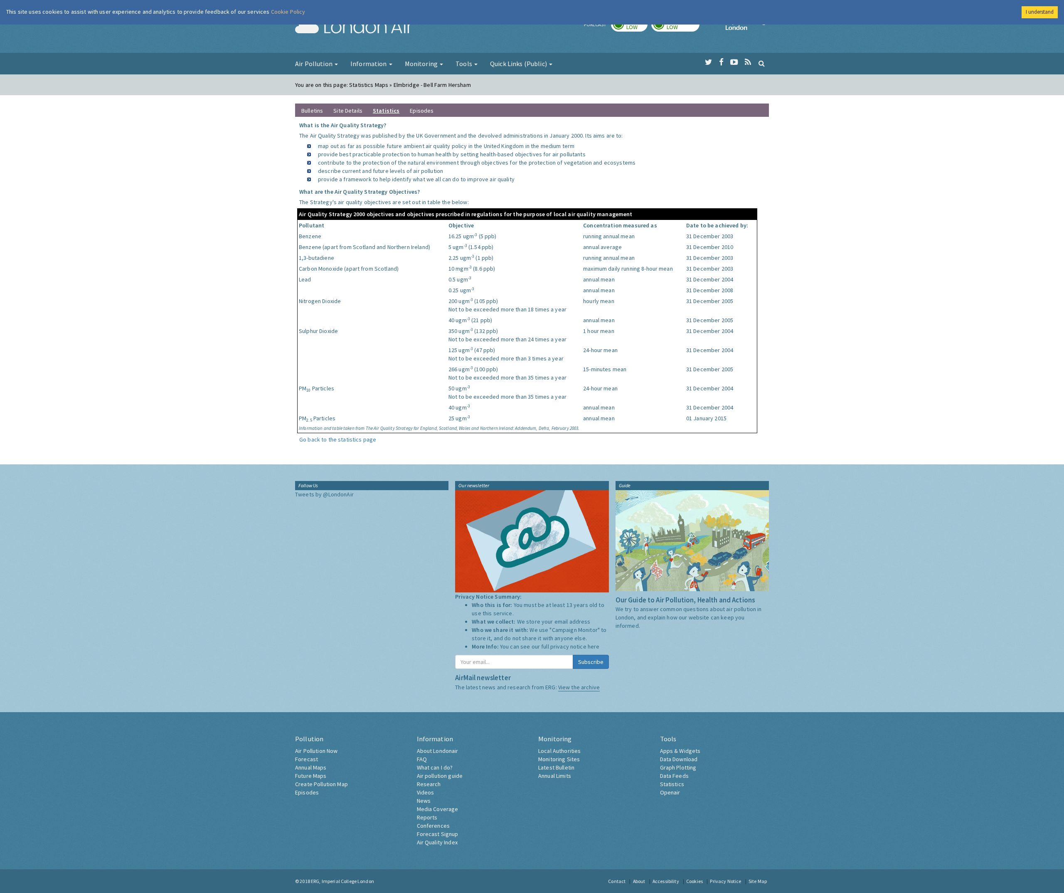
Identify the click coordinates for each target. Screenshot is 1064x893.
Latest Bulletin (556, 767)
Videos (425, 792)
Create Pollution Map (321, 784)
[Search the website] (761, 63)
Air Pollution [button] (314, 63)
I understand (1040, 11)
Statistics (672, 784)
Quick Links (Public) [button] (519, 63)
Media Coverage (437, 809)
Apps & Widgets (680, 751)
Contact (617, 881)
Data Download (679, 759)
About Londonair (437, 751)
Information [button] (369, 63)
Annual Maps (311, 767)
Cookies (694, 881)
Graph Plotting (678, 767)
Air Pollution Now (316, 751)
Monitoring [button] (422, 63)
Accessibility (666, 881)
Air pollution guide (440, 776)
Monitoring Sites (559, 759)
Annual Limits (554, 776)
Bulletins (312, 110)
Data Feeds (674, 776)
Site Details (347, 110)
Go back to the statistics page (337, 439)
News (424, 800)
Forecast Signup (437, 834)
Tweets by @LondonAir (324, 494)
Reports (427, 817)
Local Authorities (559, 751)
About (639, 881)
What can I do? (435, 767)
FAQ (422, 759)
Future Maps (311, 776)
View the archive (579, 687)
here (594, 646)
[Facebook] (721, 62)
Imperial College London (747, 27)
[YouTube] (734, 62)
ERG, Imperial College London (342, 881)
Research (429, 784)
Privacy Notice (725, 881)
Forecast (306, 759)
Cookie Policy (288, 11)
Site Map (758, 881)
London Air (353, 27)
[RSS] (747, 62)
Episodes (421, 110)
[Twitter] (708, 62)
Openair (670, 792)
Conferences (433, 825)
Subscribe (590, 662)
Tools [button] (464, 63)
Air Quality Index (437, 842)
